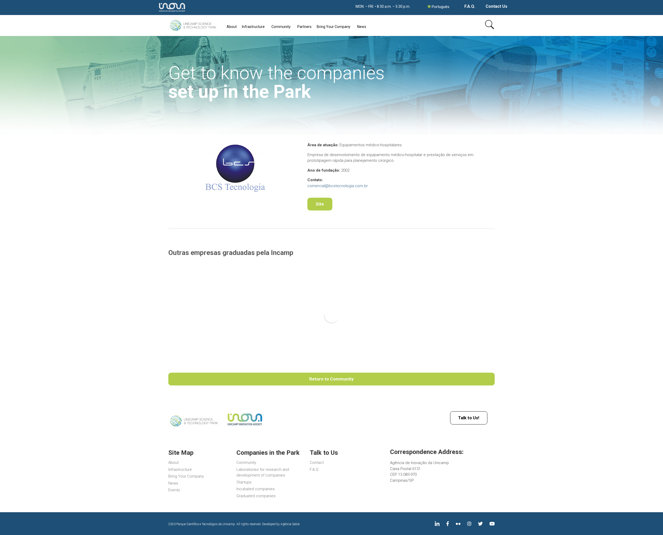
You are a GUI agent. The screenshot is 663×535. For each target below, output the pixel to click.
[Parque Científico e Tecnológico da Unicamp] (192, 25)
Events (174, 490)
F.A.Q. (469, 6)
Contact (317, 462)
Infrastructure (253, 27)
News (361, 27)
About (232, 27)
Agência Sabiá (290, 524)
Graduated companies (256, 496)
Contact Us (496, 6)
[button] (319, 204)
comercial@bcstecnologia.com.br (337, 186)
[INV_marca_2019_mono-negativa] (172, 12)
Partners (304, 27)
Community (281, 27)
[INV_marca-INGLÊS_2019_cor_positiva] (244, 426)
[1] (193, 427)
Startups (243, 482)
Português (440, 6)
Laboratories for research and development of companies (262, 472)
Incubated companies (255, 489)
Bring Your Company (333, 27)
